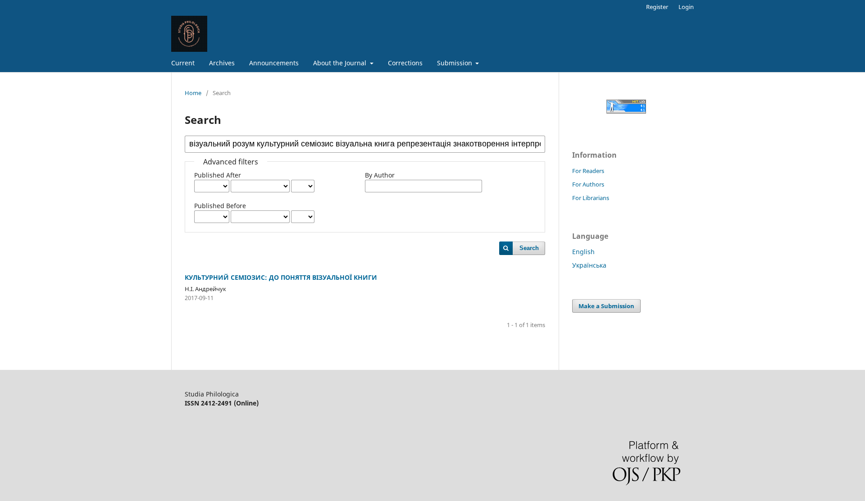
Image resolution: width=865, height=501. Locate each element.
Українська (589, 265)
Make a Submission (606, 306)
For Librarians (590, 198)
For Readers (588, 171)
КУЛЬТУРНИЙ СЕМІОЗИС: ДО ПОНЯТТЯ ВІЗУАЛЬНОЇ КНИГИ (281, 277)
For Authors (588, 184)
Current (183, 63)
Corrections (405, 63)
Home (193, 93)
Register (657, 7)
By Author (380, 175)
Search (529, 248)
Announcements (274, 63)
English (583, 251)
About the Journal (340, 63)
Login (686, 7)
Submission (455, 63)
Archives (222, 63)
